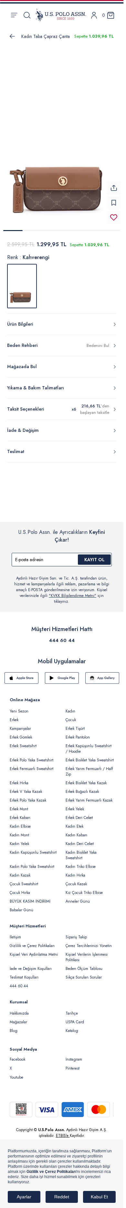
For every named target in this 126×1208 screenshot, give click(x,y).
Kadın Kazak (20, 871)
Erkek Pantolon (78, 733)
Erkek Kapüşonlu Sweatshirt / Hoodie (88, 744)
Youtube (16, 1073)
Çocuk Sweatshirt (24, 880)
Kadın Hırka (75, 871)
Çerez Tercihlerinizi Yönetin (89, 942)
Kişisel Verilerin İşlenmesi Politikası (87, 953)
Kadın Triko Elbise (81, 863)
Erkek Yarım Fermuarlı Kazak (89, 796)
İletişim (15, 933)
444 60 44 (62, 636)
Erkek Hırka (19, 779)
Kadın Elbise (20, 822)
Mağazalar (18, 1018)
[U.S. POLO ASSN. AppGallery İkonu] (102, 674)
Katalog (72, 1027)
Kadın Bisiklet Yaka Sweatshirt (81, 851)
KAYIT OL (94, 556)
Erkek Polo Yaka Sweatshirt (31, 756)
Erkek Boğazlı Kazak (82, 788)
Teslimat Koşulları (24, 973)
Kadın (70, 707)
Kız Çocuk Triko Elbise (84, 889)
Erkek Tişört (75, 725)
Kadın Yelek (19, 840)
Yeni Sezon (19, 707)
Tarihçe (72, 1009)
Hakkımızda (19, 1009)
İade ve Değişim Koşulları (31, 965)
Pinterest (72, 1064)
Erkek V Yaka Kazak (26, 788)
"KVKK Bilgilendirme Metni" (72, 592)
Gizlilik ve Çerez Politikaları (32, 942)
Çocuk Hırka (20, 889)
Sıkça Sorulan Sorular (84, 973)
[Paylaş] (113, 184)
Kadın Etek (74, 822)
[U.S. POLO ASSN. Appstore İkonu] (21, 674)
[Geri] (12, 36)
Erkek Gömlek (21, 733)
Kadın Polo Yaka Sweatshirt (32, 863)
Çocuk (71, 716)
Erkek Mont (19, 805)
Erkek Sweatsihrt (23, 742)
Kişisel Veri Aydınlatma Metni (34, 950)
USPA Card (75, 1018)
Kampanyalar (20, 725)
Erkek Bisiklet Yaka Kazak (86, 779)
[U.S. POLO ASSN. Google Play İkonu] (62, 674)
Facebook (17, 1055)
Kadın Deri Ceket (80, 840)
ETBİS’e (63, 1132)
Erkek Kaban (20, 814)
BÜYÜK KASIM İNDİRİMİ (30, 897)
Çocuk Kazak (76, 880)
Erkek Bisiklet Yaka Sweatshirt (90, 756)
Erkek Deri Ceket (79, 814)
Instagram (74, 1055)
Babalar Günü (21, 906)
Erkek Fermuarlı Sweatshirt (31, 765)
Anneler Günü (78, 897)
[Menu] (14, 15)
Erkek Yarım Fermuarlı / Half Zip (89, 767)
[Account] (94, 15)
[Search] (27, 15)
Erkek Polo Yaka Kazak (28, 796)
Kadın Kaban (76, 831)
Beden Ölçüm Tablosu (84, 965)
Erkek (14, 716)
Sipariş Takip (76, 933)
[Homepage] (61, 15)
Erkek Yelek (75, 805)
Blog (13, 1027)
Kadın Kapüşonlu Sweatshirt (33, 848)
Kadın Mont (19, 831)
